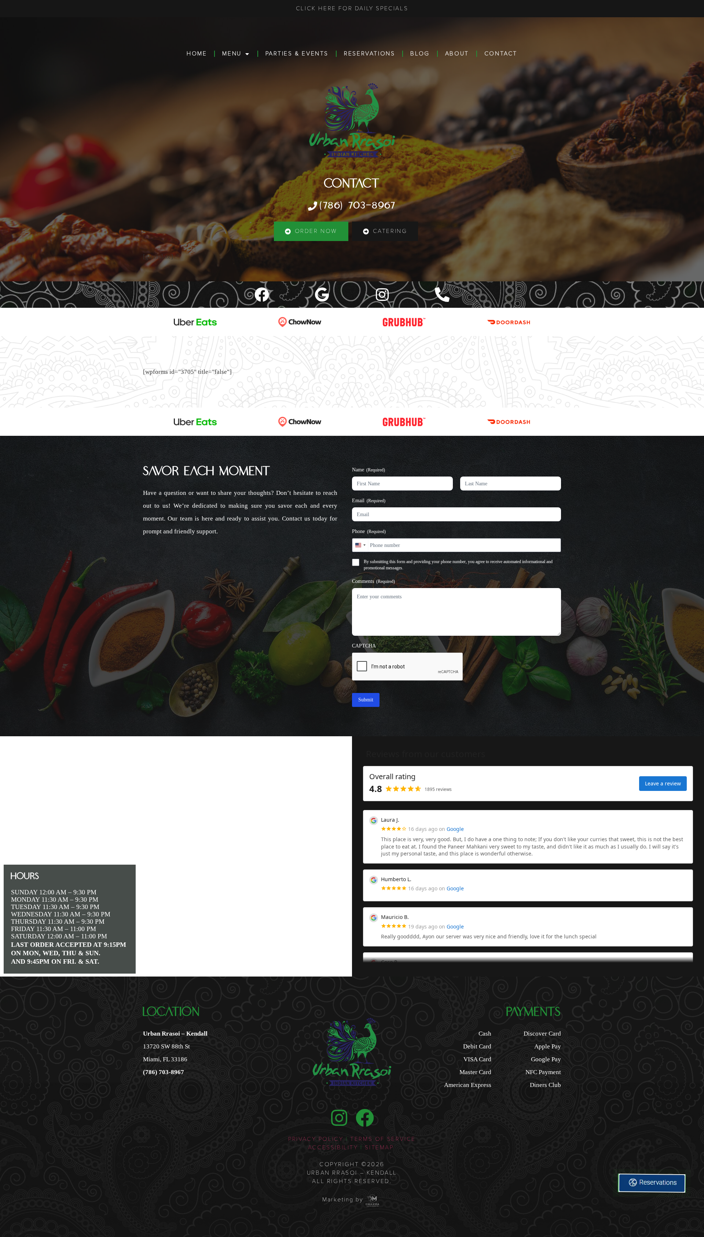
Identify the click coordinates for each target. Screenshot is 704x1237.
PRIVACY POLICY (315, 1139)
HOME (197, 53)
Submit (365, 700)
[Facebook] (262, 294)
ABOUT (457, 53)
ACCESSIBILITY (333, 1147)
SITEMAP (380, 1147)
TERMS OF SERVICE (383, 1139)
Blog (419, 53)
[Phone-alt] (442, 294)
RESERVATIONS (369, 53)
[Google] (322, 294)
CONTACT (500, 53)
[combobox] (360, 545)
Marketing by (342, 1199)
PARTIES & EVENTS (297, 53)
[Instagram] (382, 294)
